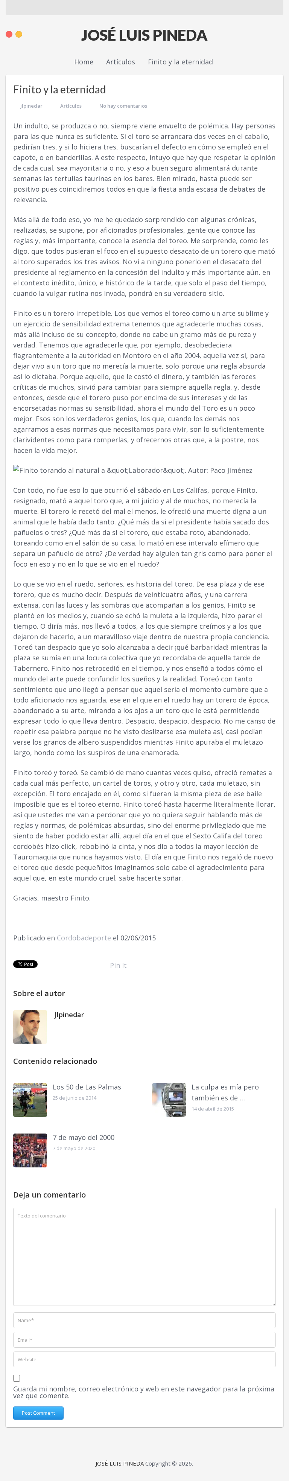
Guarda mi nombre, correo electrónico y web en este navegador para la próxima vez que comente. (143, 1392)
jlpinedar (31, 105)
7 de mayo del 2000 (83, 1137)
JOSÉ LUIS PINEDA (144, 35)
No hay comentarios (123, 105)
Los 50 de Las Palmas (87, 1086)
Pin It (118, 965)
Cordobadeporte (84, 937)
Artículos (71, 105)
